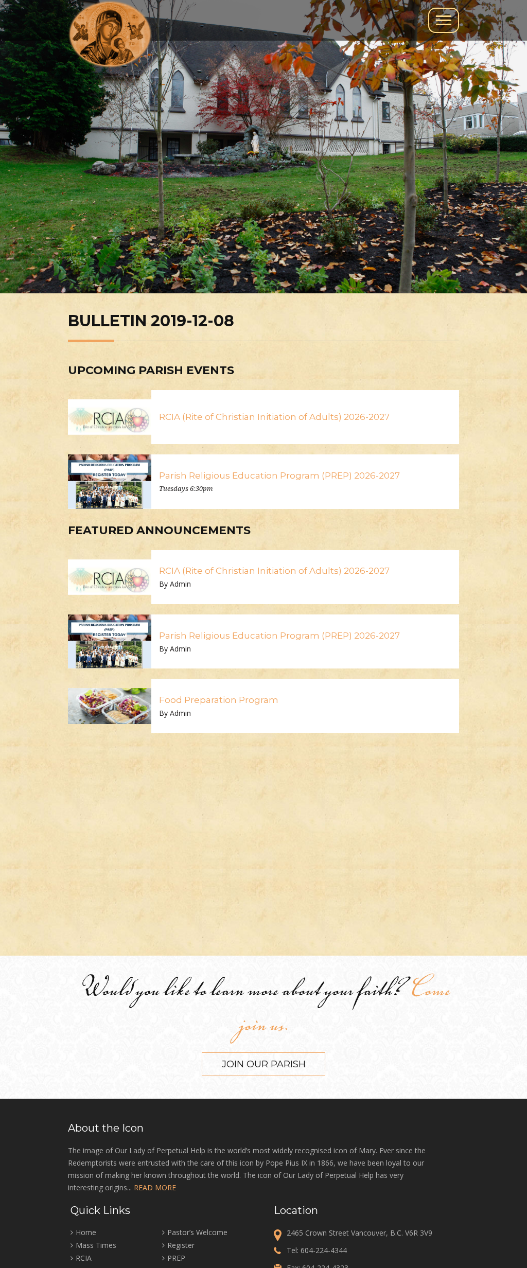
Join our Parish (264, 1064)
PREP (176, 1258)
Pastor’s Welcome (197, 1232)
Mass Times (96, 1245)
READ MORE (155, 1187)
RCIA (84, 1258)
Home (86, 1232)
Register (181, 1245)
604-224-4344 (324, 1250)
